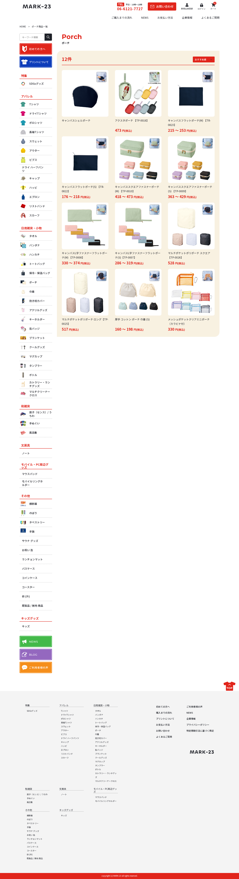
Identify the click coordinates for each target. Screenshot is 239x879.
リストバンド (67, 753)
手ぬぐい (31, 798)
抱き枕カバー (101, 738)
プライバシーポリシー (197, 724)
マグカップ (100, 761)
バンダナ (99, 714)
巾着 (97, 734)
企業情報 (187, 17)
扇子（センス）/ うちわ (37, 794)
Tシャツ (64, 710)
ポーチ (98, 730)
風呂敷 (30, 802)
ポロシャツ (66, 718)
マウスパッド (101, 797)
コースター (31, 850)
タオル (98, 710)
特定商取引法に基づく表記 (200, 730)
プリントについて (165, 718)
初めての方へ (163, 706)
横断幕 (30, 815)
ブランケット (101, 753)
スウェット (66, 726)
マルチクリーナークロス (106, 781)
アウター (65, 730)
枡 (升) (30, 854)
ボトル (98, 769)
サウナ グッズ (33, 831)
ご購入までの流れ (121, 17)
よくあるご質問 (210, 17)
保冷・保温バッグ (103, 726)
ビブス (64, 734)
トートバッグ (101, 722)
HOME (23, 26)
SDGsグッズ (32, 710)
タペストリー (33, 823)
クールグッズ (101, 757)
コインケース (32, 846)
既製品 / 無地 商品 (35, 858)
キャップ (65, 742)
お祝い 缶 (31, 835)
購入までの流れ (164, 712)
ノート (64, 794)
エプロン (65, 749)
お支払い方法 (165, 17)
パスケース (31, 842)
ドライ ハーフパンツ (70, 738)
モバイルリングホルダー (106, 801)
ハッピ (64, 745)
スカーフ (65, 757)
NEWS (144, 17)
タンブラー (100, 765)
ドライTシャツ (67, 714)
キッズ (64, 815)
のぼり (30, 819)
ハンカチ (99, 718)
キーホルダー (101, 745)
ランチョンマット (34, 838)
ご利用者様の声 (194, 706)
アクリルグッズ (102, 742)
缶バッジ (99, 749)
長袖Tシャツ (66, 722)
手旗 (29, 827)
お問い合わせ (163, 730)
